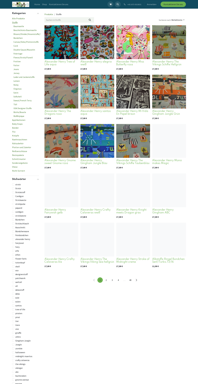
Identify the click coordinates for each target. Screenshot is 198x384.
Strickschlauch (22, 223)
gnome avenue (22, 379)
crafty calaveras (22, 360)
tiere (17, 325)
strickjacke (20, 204)
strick (18, 184)
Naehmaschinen (19, 139)
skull (17, 266)
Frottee (17, 61)
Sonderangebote (20, 163)
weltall (18, 282)
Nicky (15, 84)
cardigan (19, 211)
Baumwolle (18, 26)
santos (18, 305)
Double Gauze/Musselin (24, 49)
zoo (17, 328)
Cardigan (19, 196)
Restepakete (18, 155)
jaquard (18, 207)
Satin (15, 92)
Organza (17, 88)
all (16, 285)
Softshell (17, 96)
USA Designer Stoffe (22, 108)
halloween (20, 352)
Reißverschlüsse (19, 151)
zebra (18, 336)
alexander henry (22, 239)
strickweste (20, 215)
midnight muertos (23, 356)
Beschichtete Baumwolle (25, 30)
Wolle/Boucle (19, 112)
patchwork (20, 278)
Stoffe (15, 22)
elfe (17, 250)
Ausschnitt (20, 227)
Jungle (18, 344)
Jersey (16, 73)
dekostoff (19, 289)
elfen (17, 254)
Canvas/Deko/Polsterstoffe (26, 42)
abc (17, 371)
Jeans (16, 69)
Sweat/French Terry (22, 100)
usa (16, 270)
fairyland (19, 243)
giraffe (18, 332)
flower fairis (21, 258)
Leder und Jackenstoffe (24, 77)
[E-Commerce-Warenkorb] (110, 4)
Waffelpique (18, 116)
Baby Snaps (17, 124)
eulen (17, 301)
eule (17, 297)
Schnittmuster (19, 159)
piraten (18, 313)
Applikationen (18, 120)
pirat (17, 317)
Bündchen (18, 38)
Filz (13, 131)
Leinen (16, 81)
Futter (16, 65)
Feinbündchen (21, 235)
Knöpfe (15, 135)
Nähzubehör (18, 143)
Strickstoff (20, 192)
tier (17, 321)
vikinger (19, 367)
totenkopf (20, 262)
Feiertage (17, 53)
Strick (18, 188)
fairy (17, 246)
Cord (15, 45)
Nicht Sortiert (18, 170)
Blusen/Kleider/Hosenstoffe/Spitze (29, 34)
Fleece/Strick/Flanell (23, 57)
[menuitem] (37, 4)
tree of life (20, 309)
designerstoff (21, 274)
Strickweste (20, 200)
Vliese (15, 166)
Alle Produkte (18, 18)
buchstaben (20, 375)
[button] (118, 4)
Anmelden (151, 4)
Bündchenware (22, 231)
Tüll (15, 104)
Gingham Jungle (23, 340)
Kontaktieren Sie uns (173, 4)
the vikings (20, 364)
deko (17, 293)
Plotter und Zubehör (21, 147)
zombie (18, 348)
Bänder (15, 127)
